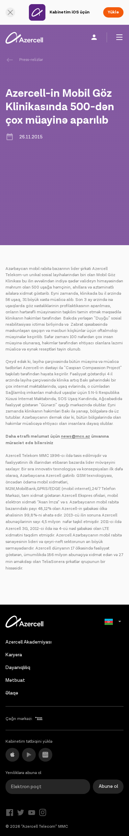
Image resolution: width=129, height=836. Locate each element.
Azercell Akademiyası (29, 642)
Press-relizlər (31, 59)
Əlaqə (12, 693)
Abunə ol (108, 786)
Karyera (14, 655)
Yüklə (113, 12)
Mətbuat (15, 680)
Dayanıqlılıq (18, 668)
